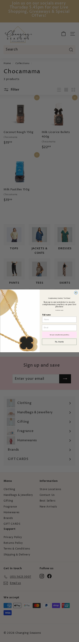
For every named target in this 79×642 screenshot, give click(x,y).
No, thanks (59, 342)
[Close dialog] (75, 292)
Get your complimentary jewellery (59, 335)
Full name (46, 315)
